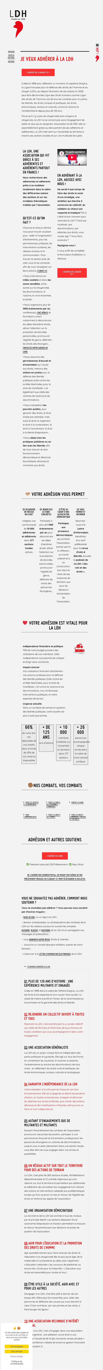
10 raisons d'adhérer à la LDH (38, 967)
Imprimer (11, 61)
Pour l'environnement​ (30, 816)
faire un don (29, 917)
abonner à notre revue (39, 939)
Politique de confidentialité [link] (16, 1362)
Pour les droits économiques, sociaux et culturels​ (77, 817)
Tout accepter (16, 1346)
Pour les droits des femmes (53, 816)
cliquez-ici (42, 271)
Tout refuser (16, 1351)
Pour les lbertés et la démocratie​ (30, 803)
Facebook (26, 930)
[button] (32, 803)
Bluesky (34, 930)
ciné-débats (42, 312)
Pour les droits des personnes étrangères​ (53, 804)
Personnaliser (16, 1356)
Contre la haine (77, 802)
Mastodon (45, 930)
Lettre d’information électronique (55, 954)
